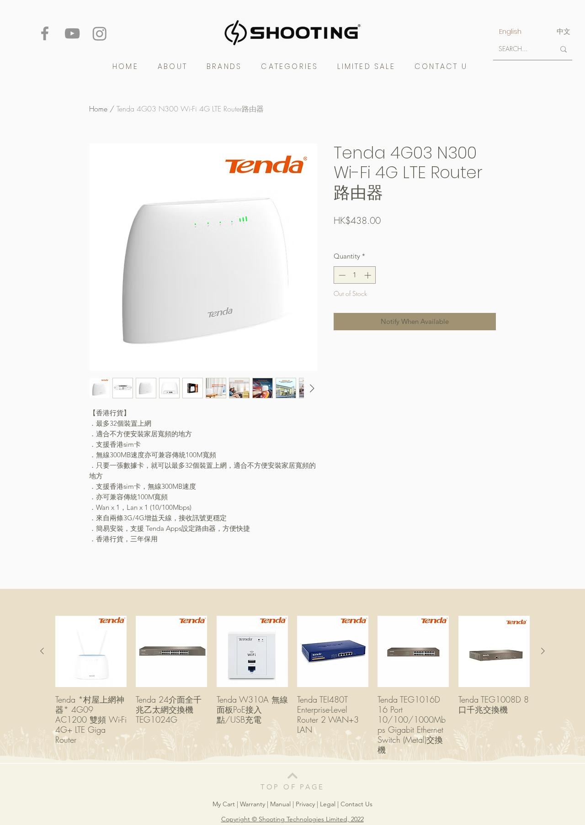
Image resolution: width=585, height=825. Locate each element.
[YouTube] (72, 33)
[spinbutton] (354, 275)
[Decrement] (341, 275)
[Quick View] (91, 651)
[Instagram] (99, 33)
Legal (327, 804)
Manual (280, 804)
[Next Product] (542, 650)
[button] (224, 66)
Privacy (305, 804)
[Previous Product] (42, 650)
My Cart (225, 804)
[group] (292, 685)
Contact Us (356, 804)
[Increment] (368, 275)
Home (98, 109)
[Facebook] (45, 33)
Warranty (253, 804)
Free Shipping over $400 (367, 236)
